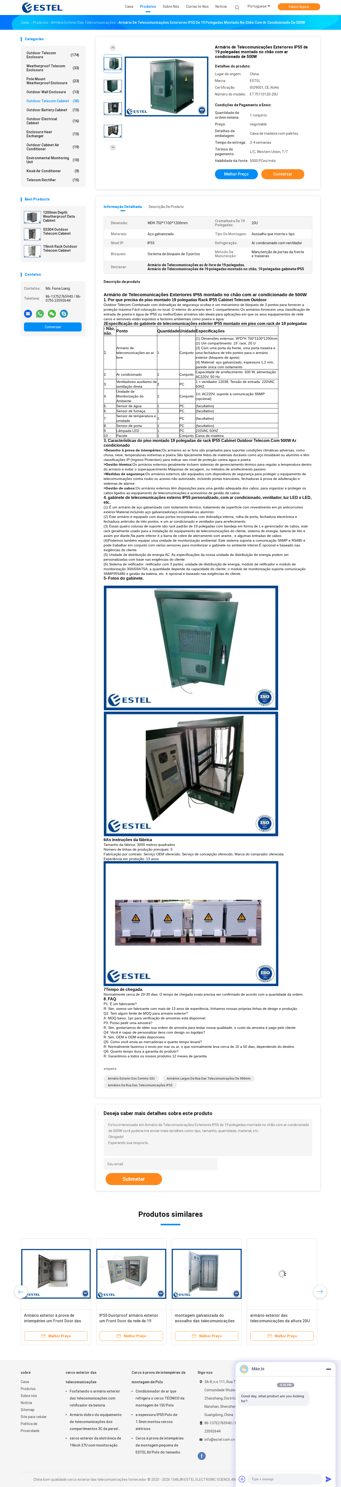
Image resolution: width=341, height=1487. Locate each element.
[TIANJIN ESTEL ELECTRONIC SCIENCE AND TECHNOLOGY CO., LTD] (43, 7)
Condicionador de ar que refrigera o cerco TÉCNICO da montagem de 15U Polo (160, 1398)
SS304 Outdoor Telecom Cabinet (57, 231)
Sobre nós (29, 1396)
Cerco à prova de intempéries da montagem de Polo (158, 1377)
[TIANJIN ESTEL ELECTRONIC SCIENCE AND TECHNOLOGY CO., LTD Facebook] (201, 1456)
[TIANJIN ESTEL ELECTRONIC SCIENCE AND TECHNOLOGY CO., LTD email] (28, 313)
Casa (25, 1382)
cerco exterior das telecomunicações (81, 1377)
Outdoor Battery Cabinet (52, 110)
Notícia (26, 1403)
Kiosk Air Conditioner (52, 171)
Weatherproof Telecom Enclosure (52, 68)
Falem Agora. (299, 7)
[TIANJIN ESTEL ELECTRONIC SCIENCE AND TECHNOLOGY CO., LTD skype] (64, 313)
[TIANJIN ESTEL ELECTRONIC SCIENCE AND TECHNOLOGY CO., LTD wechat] (52, 313)
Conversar (53, 327)
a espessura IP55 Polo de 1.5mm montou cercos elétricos (156, 1422)
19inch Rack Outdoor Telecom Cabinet (60, 248)
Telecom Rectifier (52, 180)
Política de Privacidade (30, 1427)
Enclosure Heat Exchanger (52, 134)
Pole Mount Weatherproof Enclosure (52, 81)
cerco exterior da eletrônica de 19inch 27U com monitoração (95, 1441)
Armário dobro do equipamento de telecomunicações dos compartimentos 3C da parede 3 (96, 1422)
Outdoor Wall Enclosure (52, 92)
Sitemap (27, 1410)
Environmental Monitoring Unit (52, 160)
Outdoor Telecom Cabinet (52, 101)
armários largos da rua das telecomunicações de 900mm (209, 1078)
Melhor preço (236, 174)
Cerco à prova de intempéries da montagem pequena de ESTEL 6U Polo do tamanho (160, 1445)
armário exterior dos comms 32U (131, 1078)
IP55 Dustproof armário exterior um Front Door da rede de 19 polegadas (128, 1321)
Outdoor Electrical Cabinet (52, 121)
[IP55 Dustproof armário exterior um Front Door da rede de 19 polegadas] (131, 1274)
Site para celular (34, 1417)
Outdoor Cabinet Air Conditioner (52, 147)
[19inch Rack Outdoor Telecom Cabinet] (32, 251)
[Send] (329, 1479)
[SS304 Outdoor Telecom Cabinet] (32, 234)
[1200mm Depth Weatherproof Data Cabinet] (32, 217)
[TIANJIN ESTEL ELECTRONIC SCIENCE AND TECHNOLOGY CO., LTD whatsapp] (40, 313)
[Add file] (242, 1479)
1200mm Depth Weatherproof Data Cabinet (59, 216)
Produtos (28, 1389)
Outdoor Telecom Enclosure (52, 55)
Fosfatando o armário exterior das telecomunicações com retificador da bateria (95, 1398)
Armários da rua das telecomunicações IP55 (140, 1085)
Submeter (134, 1179)
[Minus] (329, 1369)
